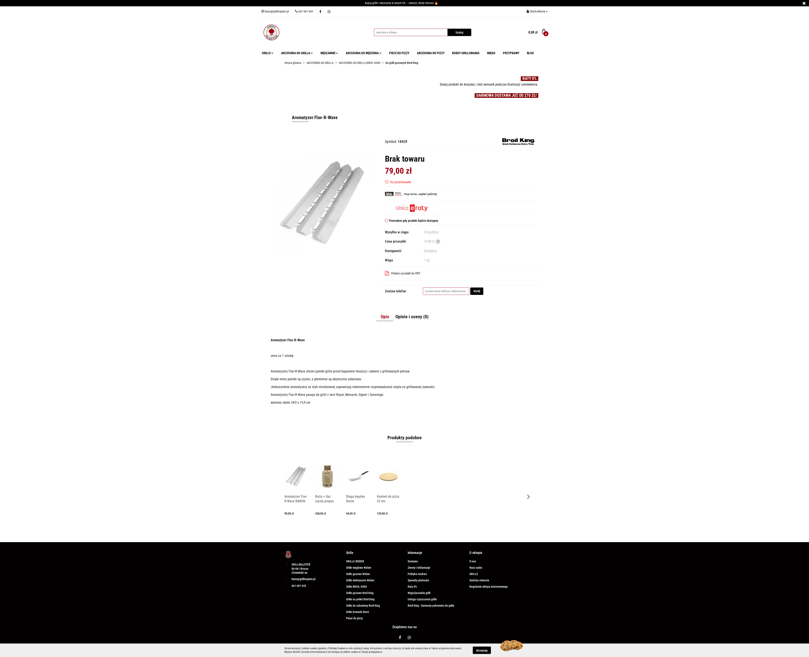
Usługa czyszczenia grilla (422, 599)
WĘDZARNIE (328, 53)
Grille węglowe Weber (358, 567)
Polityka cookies (417, 574)
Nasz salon (475, 567)
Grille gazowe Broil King (360, 593)
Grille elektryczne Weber (360, 580)
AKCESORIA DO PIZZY (431, 53)
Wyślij (476, 291)
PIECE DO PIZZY (399, 53)
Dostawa (413, 561)
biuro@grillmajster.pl (303, 579)
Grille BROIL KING (356, 586)
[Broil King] (518, 141)
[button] (349, 553)
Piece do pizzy (354, 618)
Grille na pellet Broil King (360, 599)
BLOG (530, 53)
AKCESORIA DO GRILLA (296, 53)
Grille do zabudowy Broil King (363, 605)
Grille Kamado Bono (357, 612)
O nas (472, 561)
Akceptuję (482, 650)
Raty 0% (412, 586)
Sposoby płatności (418, 580)
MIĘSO (491, 53)
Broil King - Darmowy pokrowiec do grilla (431, 605)
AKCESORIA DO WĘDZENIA (362, 53)
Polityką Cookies (336, 648)
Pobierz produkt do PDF (405, 273)
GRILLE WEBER (355, 561)
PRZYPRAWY (511, 53)
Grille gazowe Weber (358, 574)
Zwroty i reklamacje (419, 567)
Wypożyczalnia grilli (419, 593)
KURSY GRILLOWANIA (466, 53)
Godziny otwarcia (479, 580)
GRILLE (266, 53)
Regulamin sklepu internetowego (488, 586)
